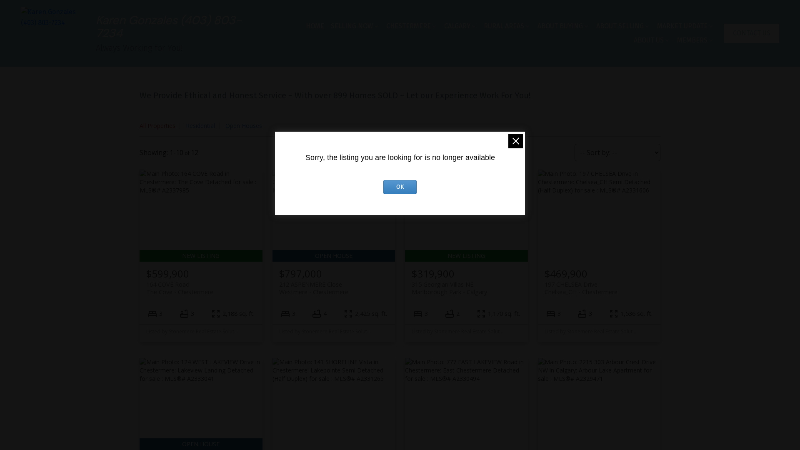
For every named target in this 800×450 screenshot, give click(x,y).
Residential (200, 126)
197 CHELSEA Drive (581, 287)
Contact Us (751, 33)
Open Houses (243, 126)
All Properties (157, 126)
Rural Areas (504, 26)
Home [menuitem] (315, 26)
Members (692, 40)
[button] (751, 33)
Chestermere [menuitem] (408, 26)
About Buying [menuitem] (560, 26)
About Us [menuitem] (649, 40)
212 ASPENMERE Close (313, 287)
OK (400, 186)
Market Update (682, 26)
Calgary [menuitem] (457, 26)
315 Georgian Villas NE (449, 287)
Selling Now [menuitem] (352, 26)
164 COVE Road (179, 287)
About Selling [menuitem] (620, 26)
